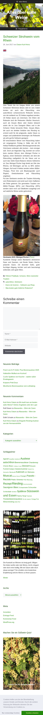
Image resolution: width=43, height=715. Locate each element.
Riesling (17, 483)
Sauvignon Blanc (11, 487)
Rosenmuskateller (27, 484)
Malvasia (31, 472)
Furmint (6, 469)
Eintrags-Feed (8, 615)
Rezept (7, 483)
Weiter (5, 578)
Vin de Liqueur (27, 499)
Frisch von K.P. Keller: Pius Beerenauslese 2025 (21, 370)
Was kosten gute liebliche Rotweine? (19, 288)
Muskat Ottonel (16, 476)
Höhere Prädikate (12, 276)
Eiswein (32, 466)
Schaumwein (23, 487)
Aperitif (6, 459)
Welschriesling (8, 502)
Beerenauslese (21, 462)
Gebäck (12, 469)
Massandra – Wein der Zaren (25, 408)
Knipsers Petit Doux (10, 383)
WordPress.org (8, 622)
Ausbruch (17, 459)
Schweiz (22, 276)
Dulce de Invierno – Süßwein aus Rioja (20, 285)
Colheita (16, 466)
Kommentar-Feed (9, 619)
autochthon (10, 282)
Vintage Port (35, 499)
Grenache (6, 472)
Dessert (26, 466)
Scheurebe (32, 487)
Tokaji (24, 496)
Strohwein (18, 282)
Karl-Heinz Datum (9, 402)
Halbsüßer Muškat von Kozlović (15, 373)
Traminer (29, 496)
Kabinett (20, 472)
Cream (20, 466)
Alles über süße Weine (21, 15)
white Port (17, 502)
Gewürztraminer (21, 469)
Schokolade (7, 491)
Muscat (7, 475)
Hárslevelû (12, 472)
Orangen (23, 476)
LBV (26, 472)
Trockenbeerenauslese (12, 499)
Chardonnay (33, 463)
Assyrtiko (11, 459)
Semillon (14, 491)
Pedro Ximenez (17, 480)
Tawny (19, 496)
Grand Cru (31, 469)
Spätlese (21, 491)
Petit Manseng (28, 480)
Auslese (25, 458)
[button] (25, 707)
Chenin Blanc (8, 466)
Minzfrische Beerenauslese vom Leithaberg (19, 386)
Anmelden (7, 612)
